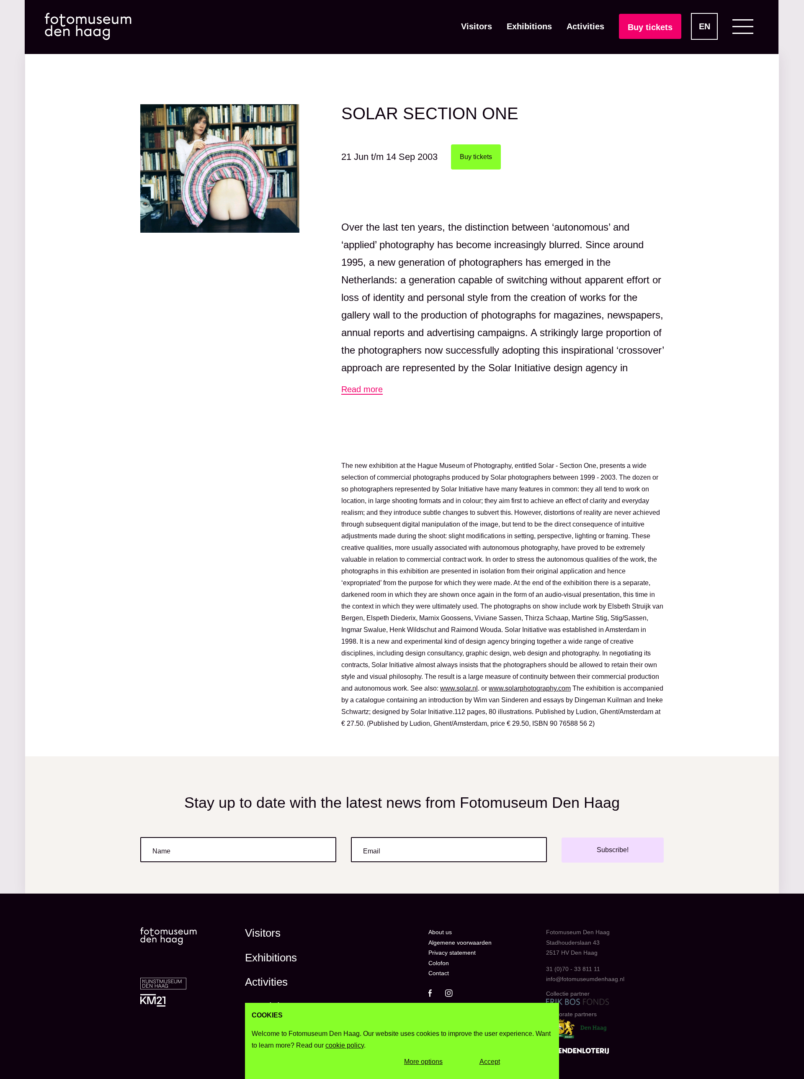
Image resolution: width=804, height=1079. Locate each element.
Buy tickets (650, 27)
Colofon (438, 963)
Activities (585, 26)
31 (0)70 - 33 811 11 (573, 969)
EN (704, 26)
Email (371, 851)
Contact (438, 973)
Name (161, 851)
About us (440, 932)
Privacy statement (452, 952)
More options (423, 1061)
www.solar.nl (459, 688)
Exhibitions (529, 26)
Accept (489, 1061)
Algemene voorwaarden (460, 942)
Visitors (476, 26)
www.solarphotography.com (530, 688)
